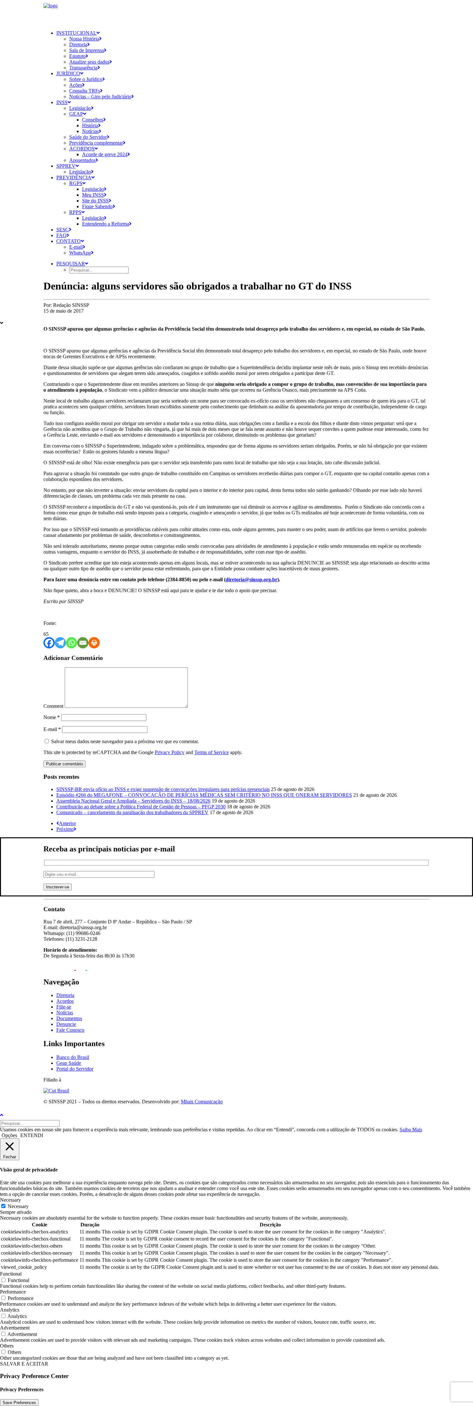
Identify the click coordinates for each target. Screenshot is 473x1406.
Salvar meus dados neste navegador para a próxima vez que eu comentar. (125, 741)
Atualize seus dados (89, 62)
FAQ (61, 235)
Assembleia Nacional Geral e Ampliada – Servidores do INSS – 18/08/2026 (133, 801)
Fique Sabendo (97, 206)
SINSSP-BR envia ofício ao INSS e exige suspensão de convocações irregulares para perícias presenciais (163, 789)
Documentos (69, 1018)
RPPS (75, 212)
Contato (68, 241)
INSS (62, 102)
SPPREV (66, 166)
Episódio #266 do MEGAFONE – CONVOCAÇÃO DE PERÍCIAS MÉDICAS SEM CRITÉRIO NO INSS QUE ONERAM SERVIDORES (204, 795)
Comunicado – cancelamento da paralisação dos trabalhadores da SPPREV (132, 812)
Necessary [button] (10, 1200)
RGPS (75, 183)
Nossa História (84, 38)
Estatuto (77, 56)
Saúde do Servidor (88, 137)
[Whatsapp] (71, 642)
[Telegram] (60, 642)
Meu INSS (93, 195)
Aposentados (82, 160)
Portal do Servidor (74, 1069)
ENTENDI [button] (31, 1135)
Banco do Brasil (72, 1057)
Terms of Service (211, 752)
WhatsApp (80, 252)
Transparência (83, 67)
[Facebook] (49, 642)
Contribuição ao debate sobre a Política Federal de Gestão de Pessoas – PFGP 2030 (141, 806)
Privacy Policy (169, 752)
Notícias (90, 131)
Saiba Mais (411, 1129)
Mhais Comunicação (202, 1101)
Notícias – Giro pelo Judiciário (100, 96)
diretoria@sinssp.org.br (251, 579)
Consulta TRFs (84, 90)
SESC (62, 229)
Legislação (80, 108)
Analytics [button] (9, 1310)
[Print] (94, 642)
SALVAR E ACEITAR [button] (24, 1363)
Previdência (73, 177)
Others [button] (7, 1345)
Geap (76, 114)
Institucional (76, 33)
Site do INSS (95, 200)
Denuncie (66, 1024)
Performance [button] (13, 1292)
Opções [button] (9, 1135)
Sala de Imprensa (86, 50)
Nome (51, 717)
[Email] (82, 642)
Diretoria (78, 44)
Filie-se (63, 1007)
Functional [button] (11, 1274)
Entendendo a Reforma (105, 224)
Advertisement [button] (15, 1327)
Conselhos (92, 119)
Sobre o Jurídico (85, 79)
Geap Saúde (68, 1063)
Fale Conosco (70, 1030)
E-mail (76, 247)
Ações (75, 85)
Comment (53, 706)
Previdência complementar (96, 143)
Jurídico (68, 73)
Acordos (82, 148)
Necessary (18, 1206)
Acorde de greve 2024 (104, 154)
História (90, 125)
